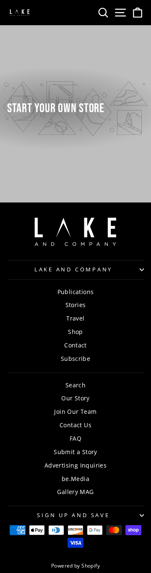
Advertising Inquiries (75, 465)
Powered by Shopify (75, 565)
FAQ (75, 438)
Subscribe (76, 359)
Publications (75, 292)
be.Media (75, 479)
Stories (75, 305)
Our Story (75, 398)
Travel (75, 318)
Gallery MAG (75, 492)
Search (75, 385)
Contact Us (75, 425)
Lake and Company (73, 269)
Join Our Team (75, 411)
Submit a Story (75, 452)
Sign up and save (73, 515)
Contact (75, 345)
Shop (75, 332)
